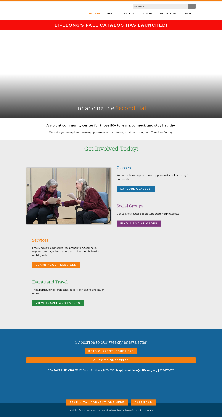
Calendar (148, 13)
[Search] (192, 6)
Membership (168, 13)
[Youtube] (111, 379)
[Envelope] (117, 379)
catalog (130, 13)
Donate (187, 13)
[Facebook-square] (105, 379)
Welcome (94, 13)
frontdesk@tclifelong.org (141, 370)
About (111, 13)
